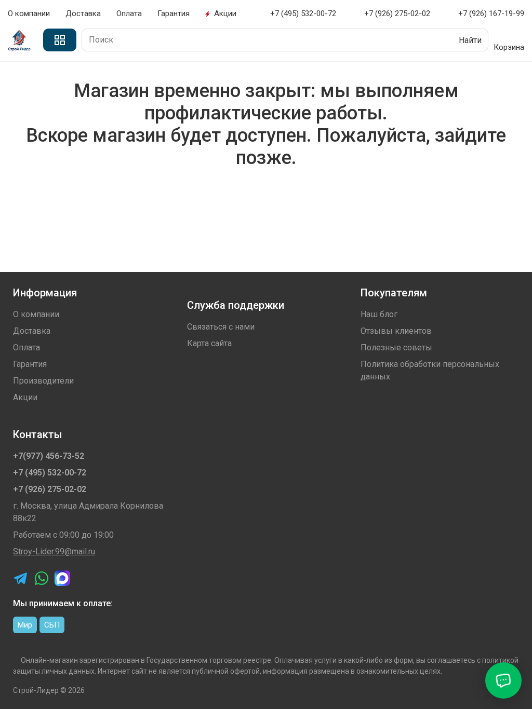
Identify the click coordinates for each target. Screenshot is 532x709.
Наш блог (379, 314)
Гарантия (173, 13)
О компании (29, 13)
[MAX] (62, 578)
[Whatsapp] (41, 578)
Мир (25, 625)
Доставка (83, 13)
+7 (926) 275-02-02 (49, 489)
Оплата (129, 13)
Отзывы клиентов (396, 331)
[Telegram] (21, 578)
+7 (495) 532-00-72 (49, 473)
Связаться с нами (221, 327)
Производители (43, 381)
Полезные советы (396, 347)
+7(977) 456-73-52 (48, 456)
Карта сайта (209, 343)
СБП (52, 625)
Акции (225, 13)
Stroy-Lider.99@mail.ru (54, 551)
